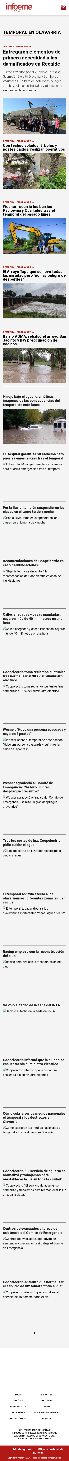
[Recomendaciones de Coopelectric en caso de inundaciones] (34, 587)
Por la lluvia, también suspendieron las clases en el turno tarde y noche (34, 510)
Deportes (46, 1395)
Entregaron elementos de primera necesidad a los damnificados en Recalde (32, 58)
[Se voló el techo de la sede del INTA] (34, 1026)
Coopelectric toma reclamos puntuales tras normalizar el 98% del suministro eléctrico (34, 676)
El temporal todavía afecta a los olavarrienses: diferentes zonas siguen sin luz (34, 898)
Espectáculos (18, 1407)
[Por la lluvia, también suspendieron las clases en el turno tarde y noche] (34, 533)
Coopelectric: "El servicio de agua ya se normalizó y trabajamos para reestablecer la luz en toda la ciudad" (34, 1175)
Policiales (47, 1401)
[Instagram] (28, 1380)
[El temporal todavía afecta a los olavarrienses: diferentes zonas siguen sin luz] (34, 924)
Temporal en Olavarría (18, 141)
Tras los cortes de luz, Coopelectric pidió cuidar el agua (31, 842)
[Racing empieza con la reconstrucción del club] (34, 977)
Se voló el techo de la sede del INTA (31, 1005)
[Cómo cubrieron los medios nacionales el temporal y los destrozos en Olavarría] (34, 1143)
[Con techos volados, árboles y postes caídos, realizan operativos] (34, 170)
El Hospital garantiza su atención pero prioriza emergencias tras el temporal (33, 456)
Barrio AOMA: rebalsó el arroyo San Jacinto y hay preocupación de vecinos (34, 340)
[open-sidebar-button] (63, 7)
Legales (46, 1418)
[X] (54, 1380)
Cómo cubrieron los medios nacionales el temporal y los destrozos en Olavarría (34, 1117)
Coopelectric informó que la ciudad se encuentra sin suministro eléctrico (33, 1062)
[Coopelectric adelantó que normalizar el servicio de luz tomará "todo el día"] (34, 1307)
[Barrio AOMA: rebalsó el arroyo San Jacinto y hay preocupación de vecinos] (34, 365)
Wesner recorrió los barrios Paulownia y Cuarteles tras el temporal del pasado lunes (29, 210)
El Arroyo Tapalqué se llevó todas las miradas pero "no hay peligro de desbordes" (34, 275)
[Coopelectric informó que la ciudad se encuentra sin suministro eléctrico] (34, 1085)
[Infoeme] (19, 7)
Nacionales (18, 1412)
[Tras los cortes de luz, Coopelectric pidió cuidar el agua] (34, 866)
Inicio (18, 1395)
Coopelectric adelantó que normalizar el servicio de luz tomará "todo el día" (33, 1284)
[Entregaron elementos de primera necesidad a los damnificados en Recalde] (34, 116)
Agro (47, 1407)
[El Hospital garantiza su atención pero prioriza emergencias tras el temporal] (34, 480)
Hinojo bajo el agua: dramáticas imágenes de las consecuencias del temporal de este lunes (31, 400)
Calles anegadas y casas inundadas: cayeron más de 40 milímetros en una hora (32, 618)
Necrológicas (18, 1418)
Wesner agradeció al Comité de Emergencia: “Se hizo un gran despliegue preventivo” (28, 787)
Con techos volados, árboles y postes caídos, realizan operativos (34, 147)
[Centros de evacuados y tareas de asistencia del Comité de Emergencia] (34, 1254)
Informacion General (17, 47)
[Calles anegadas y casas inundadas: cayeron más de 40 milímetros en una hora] (34, 644)
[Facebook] (15, 1380)
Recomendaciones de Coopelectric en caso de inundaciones (33, 563)
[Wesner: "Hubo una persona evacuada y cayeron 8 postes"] (34, 755)
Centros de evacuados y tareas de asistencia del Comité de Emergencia (32, 1230)
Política (18, 1401)
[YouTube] (41, 1380)
